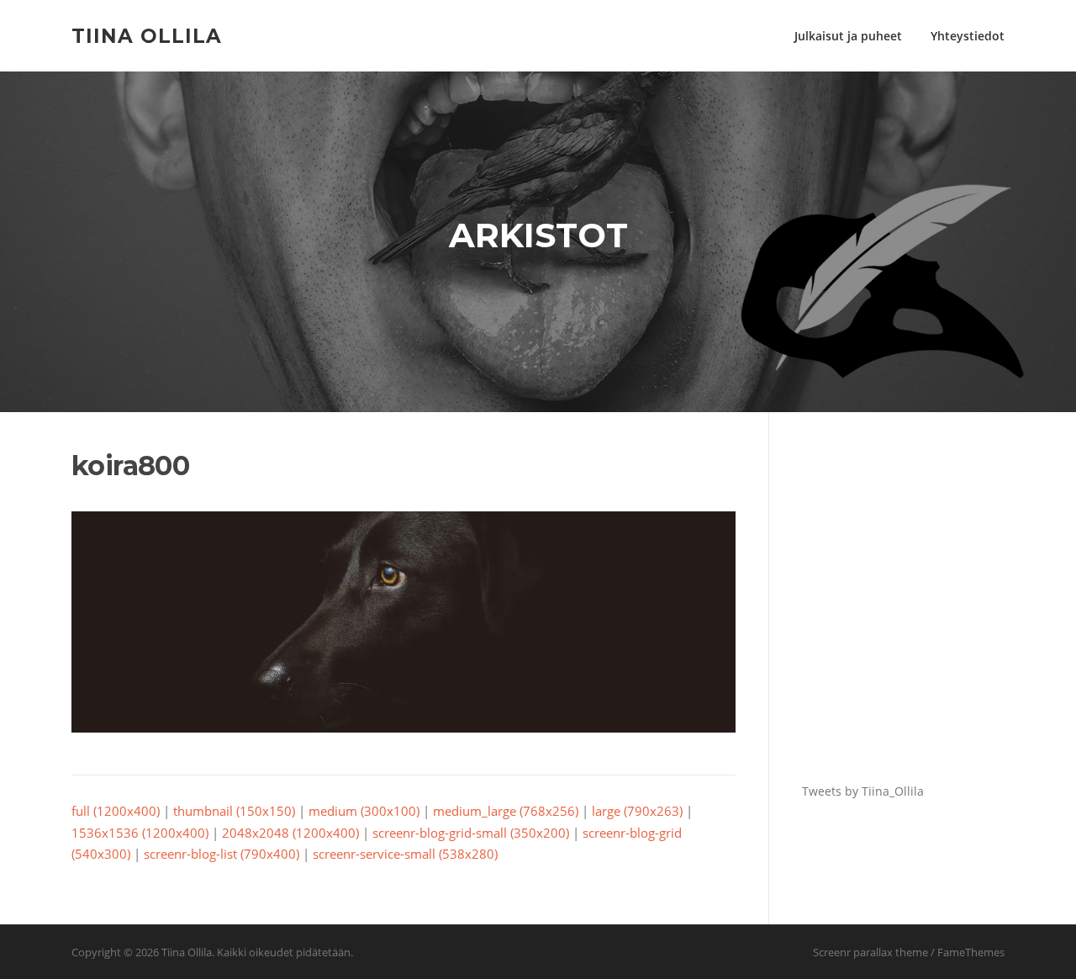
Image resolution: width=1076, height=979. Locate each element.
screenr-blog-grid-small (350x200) (470, 832)
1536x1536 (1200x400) (139, 832)
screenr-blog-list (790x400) (221, 853)
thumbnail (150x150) (234, 810)
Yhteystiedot (968, 36)
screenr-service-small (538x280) (405, 853)
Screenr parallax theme (870, 952)
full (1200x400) (115, 810)
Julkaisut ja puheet (848, 36)
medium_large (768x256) (505, 810)
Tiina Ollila (146, 35)
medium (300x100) (364, 810)
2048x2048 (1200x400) (290, 832)
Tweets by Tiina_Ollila (863, 791)
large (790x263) (637, 810)
